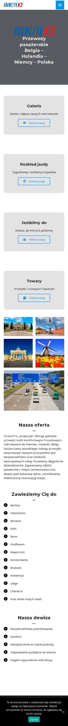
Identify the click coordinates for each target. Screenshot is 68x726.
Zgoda (34, 719)
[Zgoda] (63, 712)
